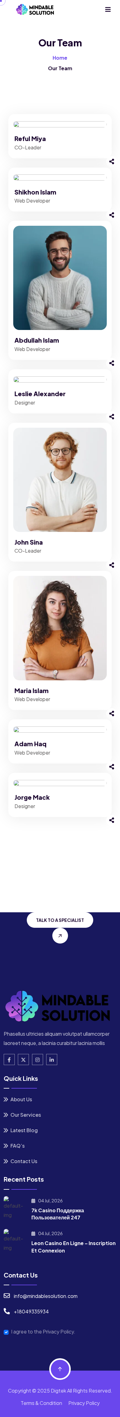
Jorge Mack (32, 797)
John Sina (28, 542)
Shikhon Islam (35, 192)
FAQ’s (17, 1145)
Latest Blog (24, 1130)
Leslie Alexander (40, 393)
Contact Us (23, 1161)
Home (60, 57)
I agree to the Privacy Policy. (43, 1332)
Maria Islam (31, 690)
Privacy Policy (84, 1403)
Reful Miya (30, 138)
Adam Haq (30, 743)
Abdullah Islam (36, 340)
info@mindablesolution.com (46, 1296)
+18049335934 (31, 1311)
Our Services (25, 1114)
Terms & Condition (41, 1403)
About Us (21, 1099)
